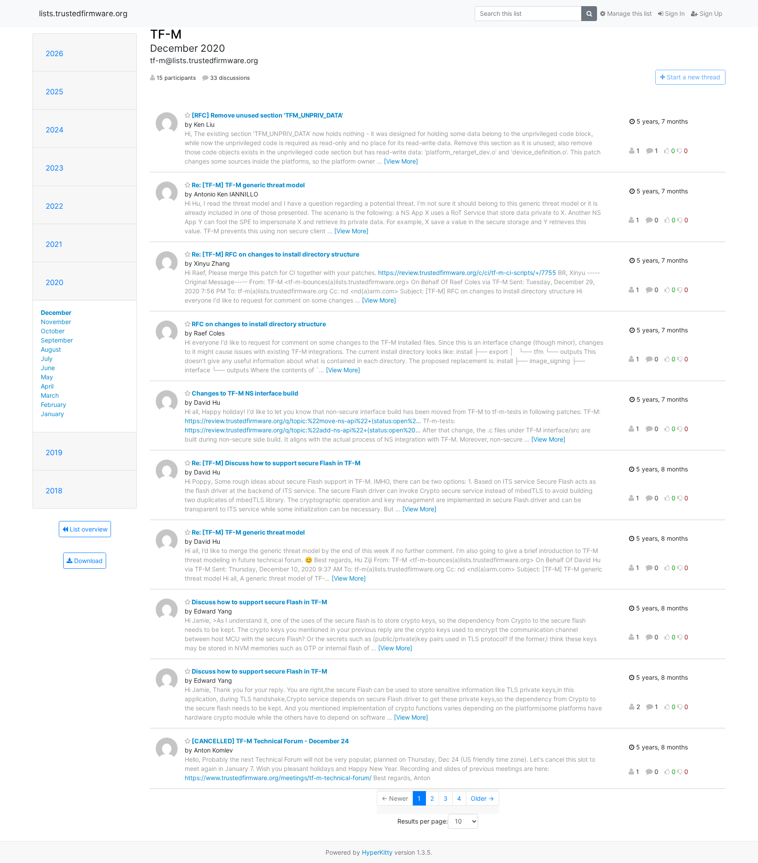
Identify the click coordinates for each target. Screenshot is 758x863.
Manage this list (628, 13)
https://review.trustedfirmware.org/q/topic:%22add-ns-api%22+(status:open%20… (303, 430)
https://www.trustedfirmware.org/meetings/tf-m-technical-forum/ (278, 777)
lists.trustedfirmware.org (83, 13)
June (48, 367)
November (56, 321)
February (53, 404)
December (56, 312)
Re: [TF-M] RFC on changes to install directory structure (274, 254)
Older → (482, 798)
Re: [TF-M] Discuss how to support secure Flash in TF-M (275, 463)
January (52, 413)
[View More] (401, 161)
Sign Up (710, 13)
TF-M (166, 34)
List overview (87, 529)
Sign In (674, 13)
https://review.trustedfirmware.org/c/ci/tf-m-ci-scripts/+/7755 (467, 272)
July (47, 358)
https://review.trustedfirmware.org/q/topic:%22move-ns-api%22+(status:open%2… (303, 420)
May (47, 377)
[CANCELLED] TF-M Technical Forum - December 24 (269, 741)
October (52, 331)
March (50, 395)
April (47, 386)
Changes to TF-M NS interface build (244, 393)
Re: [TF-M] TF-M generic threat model (247, 185)
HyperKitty (377, 852)
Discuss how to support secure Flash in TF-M (258, 602)
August (51, 349)
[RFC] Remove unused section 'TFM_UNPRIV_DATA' (266, 115)
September (57, 340)
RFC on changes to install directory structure (258, 324)
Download (87, 560)
